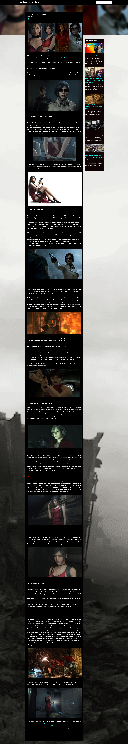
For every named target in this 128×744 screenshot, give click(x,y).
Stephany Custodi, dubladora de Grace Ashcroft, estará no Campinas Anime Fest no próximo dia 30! (94, 80)
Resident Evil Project (28, 2)
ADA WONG (43, 723)
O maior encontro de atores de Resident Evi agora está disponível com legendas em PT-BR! (94, 157)
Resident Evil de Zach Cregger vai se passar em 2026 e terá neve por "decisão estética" (93, 106)
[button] (28, 19)
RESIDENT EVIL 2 (75, 728)
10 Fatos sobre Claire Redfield (63, 58)
